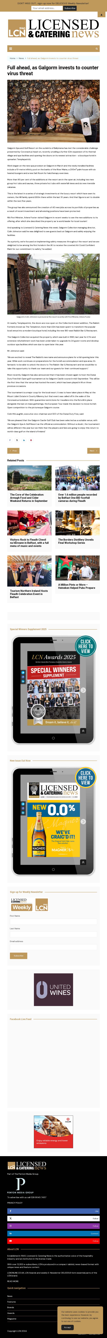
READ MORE (13, 1281)
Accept (67, 1327)
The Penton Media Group (26, 1174)
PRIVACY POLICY (14, 1202)
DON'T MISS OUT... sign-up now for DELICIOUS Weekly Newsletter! (53, 3)
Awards (10, 1313)
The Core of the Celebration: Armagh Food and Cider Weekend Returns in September (29, 497)
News (9, 1296)
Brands (10, 1307)
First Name (15, 915)
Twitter (17, 440)
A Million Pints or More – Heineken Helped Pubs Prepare (76, 586)
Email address (16, 941)
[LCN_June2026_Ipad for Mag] (53, 822)
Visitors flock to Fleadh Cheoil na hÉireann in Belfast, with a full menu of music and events (29, 543)
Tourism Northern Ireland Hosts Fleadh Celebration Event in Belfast (29, 594)
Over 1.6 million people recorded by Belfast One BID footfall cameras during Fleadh (77, 497)
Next (92, 450)
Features (11, 1301)
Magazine (11, 1318)
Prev (15, 450)
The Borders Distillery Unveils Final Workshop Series (76, 541)
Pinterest (31, 440)
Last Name (15, 928)
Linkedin (24, 440)
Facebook (10, 440)
